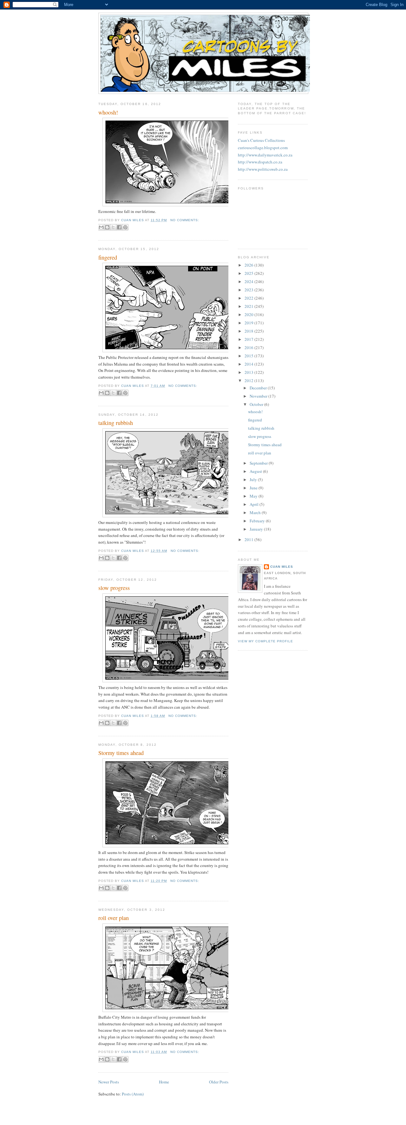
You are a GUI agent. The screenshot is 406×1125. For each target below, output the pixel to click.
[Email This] (101, 227)
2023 (249, 290)
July (254, 479)
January (257, 529)
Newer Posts (108, 1082)
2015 (249, 356)
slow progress (114, 588)
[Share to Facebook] (119, 227)
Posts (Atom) (133, 1094)
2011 (249, 539)
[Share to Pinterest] (125, 227)
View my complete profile (265, 641)
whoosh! (108, 112)
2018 (249, 331)
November (259, 396)
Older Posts (218, 1082)
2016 (249, 347)
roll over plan (113, 918)
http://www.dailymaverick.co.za (265, 155)
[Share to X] (113, 227)
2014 (249, 364)
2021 (249, 306)
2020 (249, 314)
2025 (249, 273)
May (254, 496)
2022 (249, 298)
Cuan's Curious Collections (261, 140)
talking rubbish (115, 423)
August (256, 471)
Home (164, 1082)
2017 (249, 339)
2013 (249, 372)
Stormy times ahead (121, 753)
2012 (249, 380)
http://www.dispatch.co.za (260, 162)
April (254, 504)
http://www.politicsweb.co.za (263, 169)
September (259, 463)
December (259, 388)
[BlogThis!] (107, 227)
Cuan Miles (281, 566)
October (257, 404)
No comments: (184, 220)
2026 (249, 265)
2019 (249, 323)
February (258, 521)
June (254, 488)
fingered (107, 257)
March (256, 512)
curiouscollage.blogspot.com (263, 147)
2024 (249, 281)
